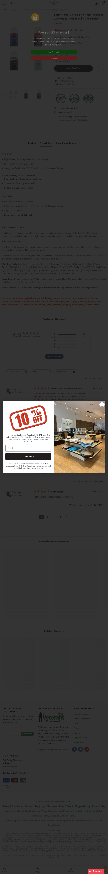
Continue (28, 456)
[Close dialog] (102, 404)
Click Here (22, 466)
